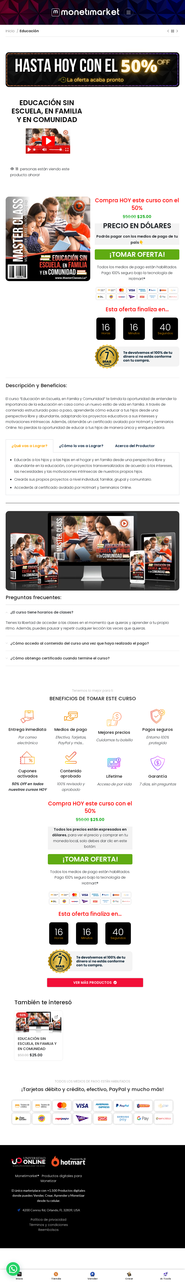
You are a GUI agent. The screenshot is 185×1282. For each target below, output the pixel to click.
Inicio (11, 31)
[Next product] (177, 31)
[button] (13, 1269)
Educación (29, 31)
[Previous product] (168, 31)
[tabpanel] (92, 473)
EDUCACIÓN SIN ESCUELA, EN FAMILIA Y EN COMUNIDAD (37, 1043)
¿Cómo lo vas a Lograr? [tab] (81, 445)
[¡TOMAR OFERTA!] (56, 1017)
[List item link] (48, 1219)
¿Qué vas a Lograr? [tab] (29, 445)
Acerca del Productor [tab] (135, 445)
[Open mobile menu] (129, 12)
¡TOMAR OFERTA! (137, 254)
